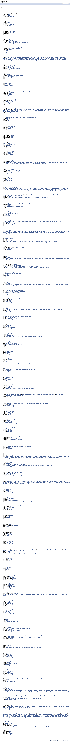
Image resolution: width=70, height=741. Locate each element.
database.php (5, 59)
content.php (7, 56)
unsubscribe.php (8, 13)
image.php (17, 329)
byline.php (8, 70)
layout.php (31, 57)
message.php (7, 43)
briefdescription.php (16, 68)
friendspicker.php (54, 715)
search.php (13, 26)
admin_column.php (62, 190)
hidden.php (52, 717)
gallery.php (7, 311)
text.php (34, 162)
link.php (8, 189)
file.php (24, 163)
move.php (11, 86)
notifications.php (8, 187)
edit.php (6, 238)
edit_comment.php (29, 65)
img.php (10, 612)
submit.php (65, 713)
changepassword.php (9, 85)
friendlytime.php (15, 42)
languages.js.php (12, 31)
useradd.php (8, 27)
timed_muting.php (14, 187)
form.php (20, 60)
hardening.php (9, 263)
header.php (60, 162)
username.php (66, 691)
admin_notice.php (9, 164)
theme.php (10, 49)
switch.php (34, 717)
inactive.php (11, 354)
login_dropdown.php (32, 59)
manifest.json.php (10, 541)
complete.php (11, 364)
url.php (11, 33)
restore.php (61, 259)
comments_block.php (37, 57)
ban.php (29, 117)
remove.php (35, 191)
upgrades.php (9, 683)
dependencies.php (12, 169)
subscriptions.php (12, 258)
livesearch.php (11, 300)
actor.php (8, 22)
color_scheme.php (10, 122)
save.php (11, 9)
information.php (7, 284)
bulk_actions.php (13, 155)
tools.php (58, 109)
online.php (8, 353)
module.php (12, 43)
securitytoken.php (8, 670)
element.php (5, 110)
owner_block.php (8, 57)
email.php (32, 60)
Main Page (2, 3)
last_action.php (17, 189)
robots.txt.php (53, 109)
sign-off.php (13, 436)
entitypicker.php (21, 260)
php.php (7, 493)
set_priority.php (10, 499)
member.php (11, 68)
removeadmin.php (32, 259)
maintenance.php (18, 57)
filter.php (8, 229)
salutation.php (18, 436)
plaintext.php (8, 162)
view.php (57, 691)
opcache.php (10, 40)
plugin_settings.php (13, 58)
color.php (10, 163)
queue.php (15, 59)
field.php (19, 273)
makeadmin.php (38, 259)
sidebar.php (13, 60)
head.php (12, 182)
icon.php (45, 110)
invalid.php (64, 59)
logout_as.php (9, 492)
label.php (21, 298)
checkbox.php (8, 145)
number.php (51, 162)
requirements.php (8, 83)
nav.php (6, 428)
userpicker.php (12, 154)
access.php (8, 9)
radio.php (13, 162)
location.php (31, 163)
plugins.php (15, 18)
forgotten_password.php (11, 65)
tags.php (27, 162)
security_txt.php (9, 211)
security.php (53, 482)
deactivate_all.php (14, 203)
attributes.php (7, 139)
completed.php (44, 189)
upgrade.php (20, 47)
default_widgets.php (25, 110)
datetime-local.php (19, 163)
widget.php (62, 58)
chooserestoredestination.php (18, 171)
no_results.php (9, 430)
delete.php (23, 65)
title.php (10, 188)
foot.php (5, 337)
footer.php (14, 231)
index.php (11, 47)
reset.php (57, 259)
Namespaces (13, 3)
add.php (7, 86)
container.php (23, 189)
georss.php (64, 189)
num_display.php (11, 384)
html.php (12, 57)
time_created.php (59, 188)
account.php (36, 691)
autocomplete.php (17, 483)
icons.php (4, 232)
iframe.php (6, 612)
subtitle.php (21, 190)
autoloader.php (8, 489)
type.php (8, 680)
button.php (9, 285)
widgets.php (20, 113)
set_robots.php (9, 111)
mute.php (8, 21)
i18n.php (10, 103)
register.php (30, 109)
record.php (9, 170)
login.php (15, 233)
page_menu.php (11, 138)
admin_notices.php (9, 69)
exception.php (9, 206)
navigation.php (34, 194)
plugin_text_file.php (20, 58)
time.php (13, 109)
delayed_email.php (19, 690)
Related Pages (8, 3)
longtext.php (36, 163)
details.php (8, 44)
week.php (43, 162)
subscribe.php (19, 13)
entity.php (7, 188)
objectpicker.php (31, 457)
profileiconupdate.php (48, 329)
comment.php (27, 91)
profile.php (59, 191)
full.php (9, 14)
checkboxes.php (14, 76)
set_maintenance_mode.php (33, 232)
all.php (9, 148)
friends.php (28, 714)
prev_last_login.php (66, 188)
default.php (9, 39)
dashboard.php (8, 336)
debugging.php (59, 59)
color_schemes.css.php (17, 122)
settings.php (12, 32)
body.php (10, 25)
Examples (26, 3)
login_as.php (12, 462)
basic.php (46, 549)
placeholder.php (14, 116)
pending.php (22, 117)
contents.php (9, 116)
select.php (21, 162)
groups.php (57, 58)
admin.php (23, 57)
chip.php (39, 194)
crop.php (9, 121)
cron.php (9, 120)
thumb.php (31, 191)
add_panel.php (15, 113)
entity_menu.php (32, 329)
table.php (47, 57)
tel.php (31, 162)
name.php (65, 692)
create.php (32, 91)
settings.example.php (9, 101)
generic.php (51, 284)
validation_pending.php (20, 571)
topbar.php (18, 112)
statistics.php (41, 691)
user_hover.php (8, 15)
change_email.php (56, 232)
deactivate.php (12, 144)
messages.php (13, 398)
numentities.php (10, 59)
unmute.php (9, 197)
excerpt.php (18, 170)
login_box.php (20, 59)
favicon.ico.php (36, 594)
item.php (10, 77)
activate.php (11, 16)
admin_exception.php (19, 206)
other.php (28, 60)
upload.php (7, 50)
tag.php (24, 162)
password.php (10, 35)
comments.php (53, 59)
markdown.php (23, 707)
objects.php (45, 58)
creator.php (8, 465)
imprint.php (22, 188)
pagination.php (33, 117)
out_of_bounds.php (15, 117)
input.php (23, 316)
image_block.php (10, 34)
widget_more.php (11, 732)
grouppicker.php (10, 717)
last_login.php (12, 189)
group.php (12, 190)
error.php (29, 58)
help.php (6, 273)
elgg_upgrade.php (33, 189)
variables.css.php (25, 122)
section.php (8, 181)
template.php (16, 678)
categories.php (10, 18)
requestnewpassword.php (33, 231)
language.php (10, 220)
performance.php (15, 647)
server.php (24, 647)
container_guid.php (12, 312)
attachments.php (11, 41)
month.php (41, 163)
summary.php (14, 13)
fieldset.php (14, 221)
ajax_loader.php (9, 42)
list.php (7, 52)
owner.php (4, 189)
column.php (56, 190)
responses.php (18, 65)
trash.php (6, 258)
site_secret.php (12, 130)
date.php (20, 42)
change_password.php (23, 109)
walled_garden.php (6, 58)
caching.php (49, 59)
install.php (15, 47)
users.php (49, 58)
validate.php (48, 695)
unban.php (26, 117)
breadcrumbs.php (11, 67)
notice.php (8, 552)
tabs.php (20, 110)
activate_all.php (8, 203)
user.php (6, 329)
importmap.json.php (10, 307)
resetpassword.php (25, 259)
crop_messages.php (21, 203)
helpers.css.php (8, 352)
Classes (18, 3)
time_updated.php (52, 188)
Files (22, 3)
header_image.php (40, 188)
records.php (37, 403)
